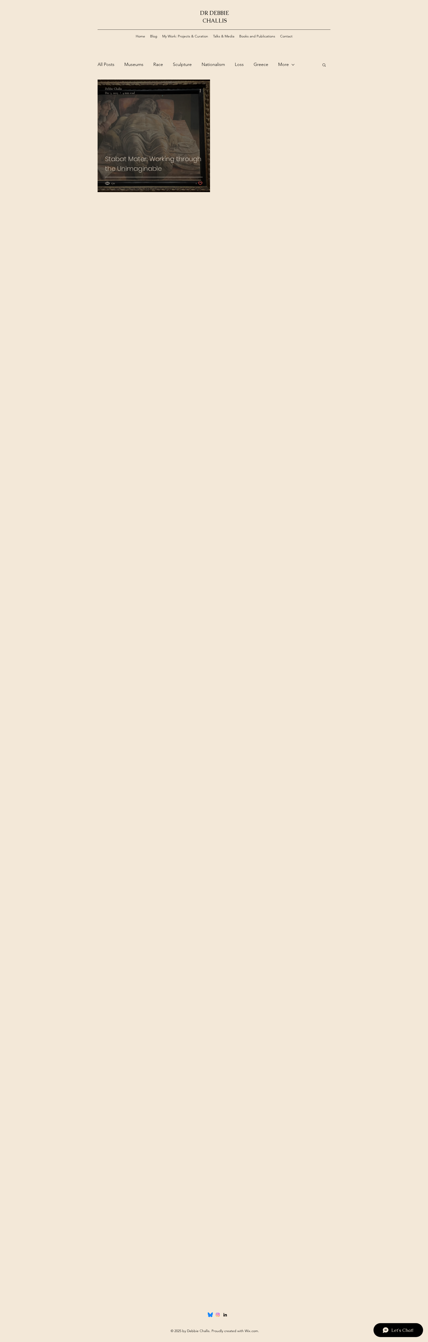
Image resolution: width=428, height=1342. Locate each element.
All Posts (106, 64)
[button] (324, 65)
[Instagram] (217, 1314)
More (283, 64)
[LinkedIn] (225, 1314)
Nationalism (213, 64)
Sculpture (182, 64)
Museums (133, 64)
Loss (239, 64)
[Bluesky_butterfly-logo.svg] (210, 1314)
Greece (261, 64)
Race (158, 64)
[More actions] (202, 90)
